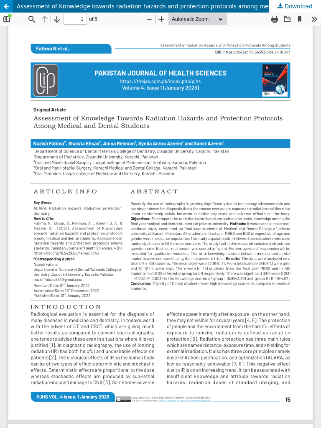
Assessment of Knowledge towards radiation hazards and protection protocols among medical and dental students (169, 6)
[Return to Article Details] (6, 6)
